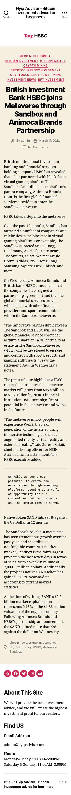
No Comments (38, 147)
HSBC (37, 647)
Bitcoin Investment (21, 61)
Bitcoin (25, 56)
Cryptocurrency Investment (35, 70)
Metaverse (49, 647)
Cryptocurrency (20, 647)
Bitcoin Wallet (53, 61)
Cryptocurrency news (30, 74)
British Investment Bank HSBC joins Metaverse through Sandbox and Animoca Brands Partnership (35, 110)
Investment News (21, 79)
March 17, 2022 (49, 140)
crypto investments (42, 642)
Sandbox (15, 651)
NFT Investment (51, 79)
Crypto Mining (35, 65)
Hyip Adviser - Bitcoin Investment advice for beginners (35, 12)
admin (25, 140)
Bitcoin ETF (42, 56)
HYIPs (56, 74)
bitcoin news (18, 642)
